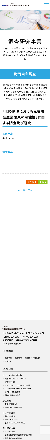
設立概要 (8, 358)
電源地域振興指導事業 (13, 438)
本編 (42, 182)
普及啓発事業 (8, 412)
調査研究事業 (8, 428)
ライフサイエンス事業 (12, 392)
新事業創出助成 (11, 404)
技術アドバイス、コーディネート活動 (17, 385)
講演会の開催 (10, 416)
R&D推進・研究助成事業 (14, 407)
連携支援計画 (10, 382)
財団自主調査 (10, 431)
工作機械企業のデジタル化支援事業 (18, 388)
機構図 (27, 358)
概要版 (31, 182)
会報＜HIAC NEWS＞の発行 (15, 423)
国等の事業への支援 (12, 395)
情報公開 (36, 358)
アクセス (8, 361)
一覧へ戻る (26, 190)
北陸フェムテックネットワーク (15, 378)
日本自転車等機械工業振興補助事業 (18, 435)
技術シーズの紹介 (11, 419)
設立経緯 (18, 358)
